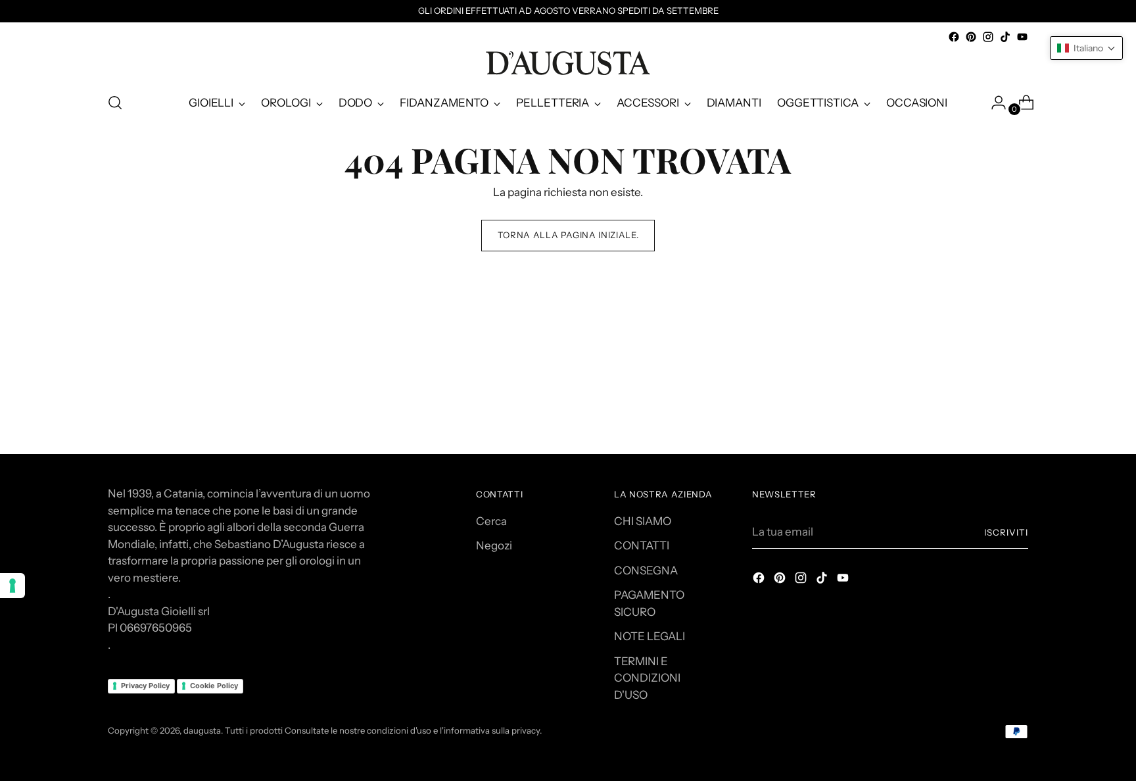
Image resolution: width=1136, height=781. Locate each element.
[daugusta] (568, 63)
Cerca (491, 521)
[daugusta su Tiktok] (1005, 37)
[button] (1086, 48)
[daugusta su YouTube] (1022, 37)
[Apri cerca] (115, 102)
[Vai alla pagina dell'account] (993, 102)
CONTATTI (641, 545)
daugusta (202, 730)
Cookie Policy (214, 685)
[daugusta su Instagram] (988, 37)
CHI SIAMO (642, 521)
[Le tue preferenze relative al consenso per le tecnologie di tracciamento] (12, 585)
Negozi (494, 545)
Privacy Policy (145, 685)
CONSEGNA (646, 570)
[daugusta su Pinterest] (971, 37)
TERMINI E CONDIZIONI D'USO (647, 678)
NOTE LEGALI (649, 636)
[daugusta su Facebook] (954, 37)
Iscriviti (1006, 532)
